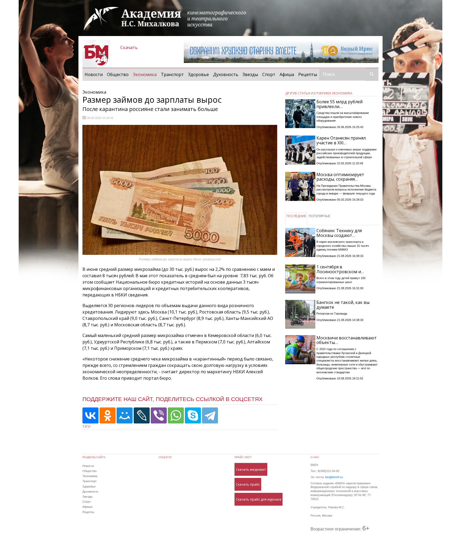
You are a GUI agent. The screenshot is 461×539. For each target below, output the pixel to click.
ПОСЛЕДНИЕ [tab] (296, 216)
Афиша (287, 74)
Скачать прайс (248, 484)
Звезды (250, 74)
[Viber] (159, 415)
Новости (94, 74)
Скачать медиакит (251, 469)
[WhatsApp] (176, 415)
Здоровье (198, 74)
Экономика (146, 74)
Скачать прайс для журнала (258, 499)
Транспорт (172, 74)
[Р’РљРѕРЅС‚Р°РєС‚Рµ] (90, 415)
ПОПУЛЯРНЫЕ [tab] (319, 216)
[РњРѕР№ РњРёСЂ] (125, 415)
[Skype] (193, 415)
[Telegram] (210, 415)
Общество (118, 74)
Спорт (268, 74)
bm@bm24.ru (334, 477)
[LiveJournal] (142, 415)
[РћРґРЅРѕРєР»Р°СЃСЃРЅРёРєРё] (108, 415)
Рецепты (307, 74)
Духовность (225, 74)
